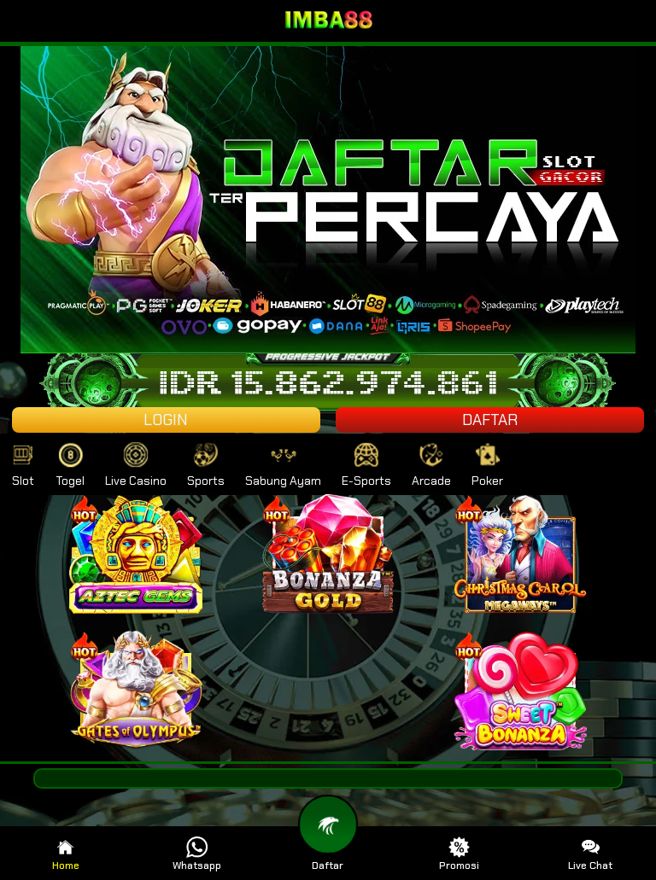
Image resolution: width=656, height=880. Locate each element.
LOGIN (166, 420)
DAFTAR (490, 420)
